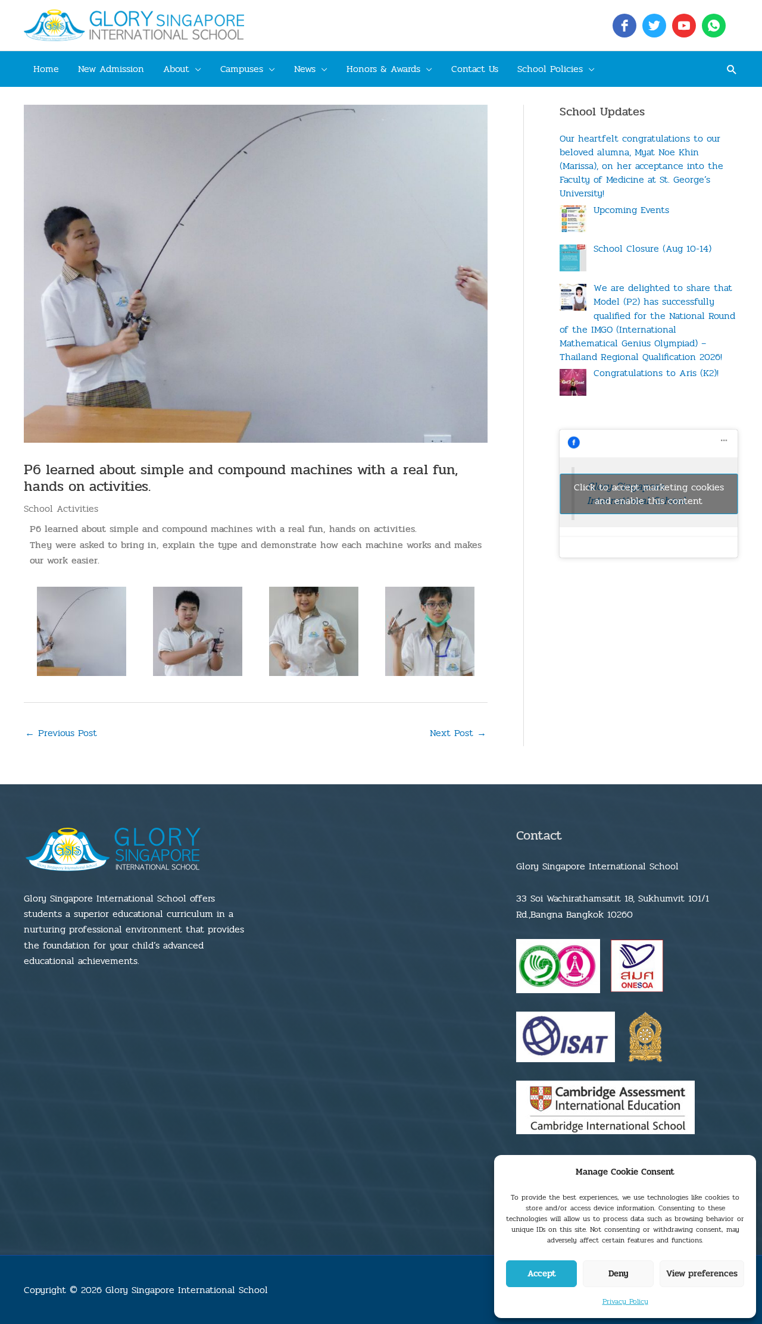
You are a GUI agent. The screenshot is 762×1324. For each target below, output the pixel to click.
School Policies (550, 68)
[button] (732, 69)
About (176, 68)
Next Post (458, 732)
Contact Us (474, 68)
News (305, 68)
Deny (618, 1273)
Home (46, 68)
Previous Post (61, 732)
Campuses (241, 68)
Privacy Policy (625, 1301)
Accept (541, 1273)
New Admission (111, 68)
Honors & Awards (383, 68)
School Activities (61, 508)
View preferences (702, 1273)
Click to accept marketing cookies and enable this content (649, 494)
